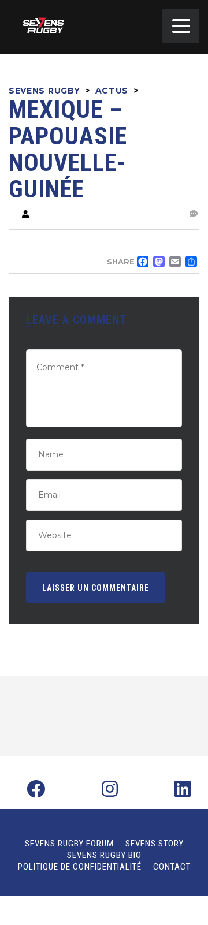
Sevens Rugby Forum (69, 843)
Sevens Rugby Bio (104, 855)
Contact (172, 866)
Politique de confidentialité (80, 866)
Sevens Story (154, 843)
